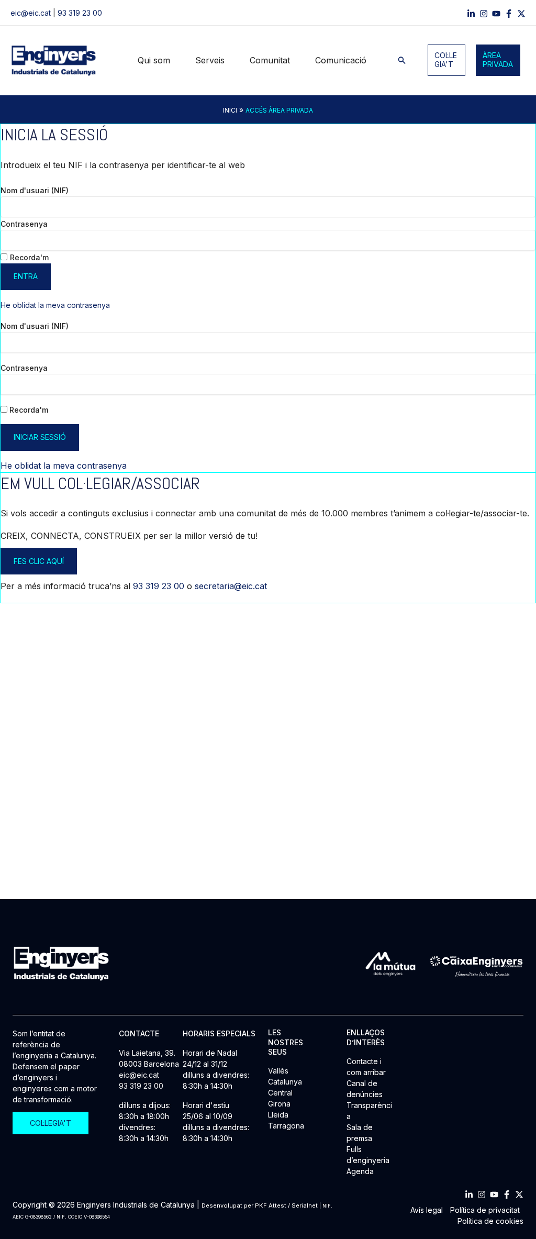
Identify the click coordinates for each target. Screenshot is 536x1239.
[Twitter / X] (521, 13)
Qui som (154, 60)
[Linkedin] (471, 13)
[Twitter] (519, 1194)
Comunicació (340, 60)
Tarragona (286, 1125)
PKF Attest (270, 1205)
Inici (230, 110)
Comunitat (270, 60)
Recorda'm (29, 257)
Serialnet (305, 1205)
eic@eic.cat (30, 12)
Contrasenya (24, 223)
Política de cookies (490, 1220)
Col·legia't (445, 60)
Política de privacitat (485, 1209)
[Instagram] (483, 13)
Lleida (278, 1114)
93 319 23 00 (80, 12)
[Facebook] (509, 13)
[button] (402, 60)
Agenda (360, 1171)
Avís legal (426, 1209)
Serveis (210, 60)
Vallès (278, 1070)
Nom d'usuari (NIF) (35, 190)
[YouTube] (496, 13)
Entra (26, 276)
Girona (279, 1103)
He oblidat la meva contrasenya (55, 305)
